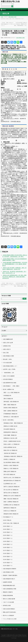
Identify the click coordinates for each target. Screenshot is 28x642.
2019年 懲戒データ (7, 544)
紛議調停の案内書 (7, 582)
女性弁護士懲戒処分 (8, 379)
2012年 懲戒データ (7, 565)
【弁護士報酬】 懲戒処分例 (9, 435)
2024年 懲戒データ (7, 529)
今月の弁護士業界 (7, 362)
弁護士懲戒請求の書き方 (9, 578)
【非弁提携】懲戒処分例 (9, 429)
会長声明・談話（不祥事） (9, 369)
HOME (2, 16)
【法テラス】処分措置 (8, 602)
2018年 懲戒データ (7, 547)
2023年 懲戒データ (7, 532)
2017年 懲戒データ (7, 550)
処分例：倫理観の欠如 (8, 389)
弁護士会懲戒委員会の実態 (9, 588)
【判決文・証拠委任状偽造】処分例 (11, 441)
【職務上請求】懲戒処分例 (9, 471)
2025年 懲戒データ (7, 526)
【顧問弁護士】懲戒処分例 (9, 507)
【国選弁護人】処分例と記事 (10, 438)
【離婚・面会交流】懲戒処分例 (10, 498)
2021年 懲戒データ (7, 538)
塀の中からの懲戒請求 (8, 615)
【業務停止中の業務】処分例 (10, 426)
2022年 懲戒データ (7, 535)
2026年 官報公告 (7, 520)
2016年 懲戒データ (7, 553)
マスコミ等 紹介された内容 (9, 618)
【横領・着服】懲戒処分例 (9, 404)
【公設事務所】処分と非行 (9, 483)
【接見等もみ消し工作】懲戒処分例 (11, 477)
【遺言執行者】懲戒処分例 (9, 453)
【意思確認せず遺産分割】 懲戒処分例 (12, 456)
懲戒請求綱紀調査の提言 (9, 585)
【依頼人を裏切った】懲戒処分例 (11, 444)
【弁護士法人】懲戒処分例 (9, 510)
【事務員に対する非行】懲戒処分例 (11, 495)
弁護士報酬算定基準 (8, 339)
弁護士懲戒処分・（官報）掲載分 (11, 386)
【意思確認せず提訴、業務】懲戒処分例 (13, 423)
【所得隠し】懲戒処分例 (9, 459)
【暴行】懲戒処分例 (8, 398)
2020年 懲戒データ (7, 541)
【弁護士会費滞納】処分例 (9, 447)
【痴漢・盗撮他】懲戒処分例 (10, 410)
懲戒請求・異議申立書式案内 (10, 575)
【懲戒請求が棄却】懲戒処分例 (10, 513)
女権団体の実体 (7, 346)
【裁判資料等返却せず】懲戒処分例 (11, 480)
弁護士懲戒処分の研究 (8, 572)
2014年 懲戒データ (7, 559)
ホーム (3, 625)
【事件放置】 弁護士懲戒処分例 (11, 401)
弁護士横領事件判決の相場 (9, 382)
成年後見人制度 (7, 605)
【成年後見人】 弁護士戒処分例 (11, 416)
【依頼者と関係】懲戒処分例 (10, 407)
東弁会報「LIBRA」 (8, 359)
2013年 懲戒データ (7, 562)
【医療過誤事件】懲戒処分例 (10, 432)
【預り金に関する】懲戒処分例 (10, 489)
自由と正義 (5, 352)
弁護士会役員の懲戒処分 (9, 608)
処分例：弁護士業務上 (8, 420)
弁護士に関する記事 (8, 342)
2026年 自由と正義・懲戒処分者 (11, 523)
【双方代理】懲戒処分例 (9, 474)
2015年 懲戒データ (7, 556)
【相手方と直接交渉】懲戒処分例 (11, 486)
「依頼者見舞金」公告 (8, 372)
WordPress (8, 636)
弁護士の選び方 (7, 349)
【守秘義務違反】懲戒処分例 (10, 413)
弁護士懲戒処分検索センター (10, 366)
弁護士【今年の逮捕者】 (9, 376)
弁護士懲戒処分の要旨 (12, 16)
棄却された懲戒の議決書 (9, 598)
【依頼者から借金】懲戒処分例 (10, 465)
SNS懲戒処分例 (7, 395)
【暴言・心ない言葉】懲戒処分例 (11, 392)
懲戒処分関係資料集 (8, 595)
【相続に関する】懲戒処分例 (10, 450)
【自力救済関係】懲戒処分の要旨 (11, 462)
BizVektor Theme (17, 636)
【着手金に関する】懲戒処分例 (10, 492)
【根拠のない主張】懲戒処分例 (10, 468)
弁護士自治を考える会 (10, 1)
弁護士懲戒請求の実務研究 (9, 568)
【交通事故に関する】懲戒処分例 (11, 504)
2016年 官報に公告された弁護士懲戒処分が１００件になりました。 (7, 24)
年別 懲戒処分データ (8, 517)
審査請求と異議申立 (8, 592)
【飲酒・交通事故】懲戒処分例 (10, 501)
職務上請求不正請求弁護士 (9, 612)
